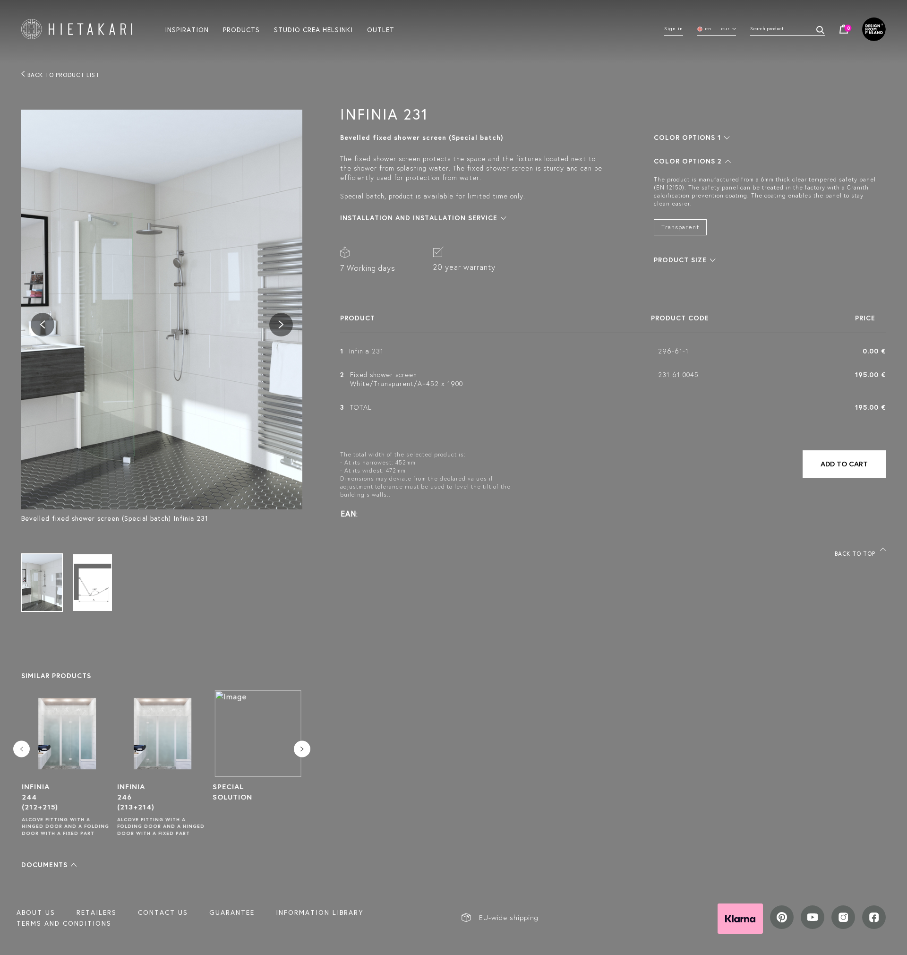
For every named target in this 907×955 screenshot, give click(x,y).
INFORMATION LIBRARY (319, 912)
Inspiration (187, 29)
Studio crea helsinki (313, 29)
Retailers (97, 912)
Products (241, 29)
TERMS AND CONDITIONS (64, 923)
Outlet (380, 29)
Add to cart (844, 463)
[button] (49, 864)
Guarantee (232, 912)
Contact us (163, 912)
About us (36, 912)
